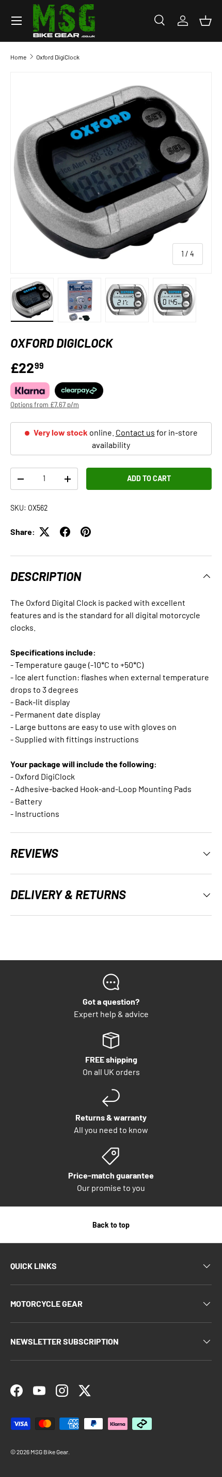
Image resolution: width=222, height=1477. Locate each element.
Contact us (135, 432)
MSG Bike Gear (49, 1451)
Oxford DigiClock (58, 57)
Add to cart (149, 478)
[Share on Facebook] (65, 531)
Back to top (111, 1224)
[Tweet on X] (44, 531)
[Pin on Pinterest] (85, 531)
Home (18, 57)
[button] (205, 20)
